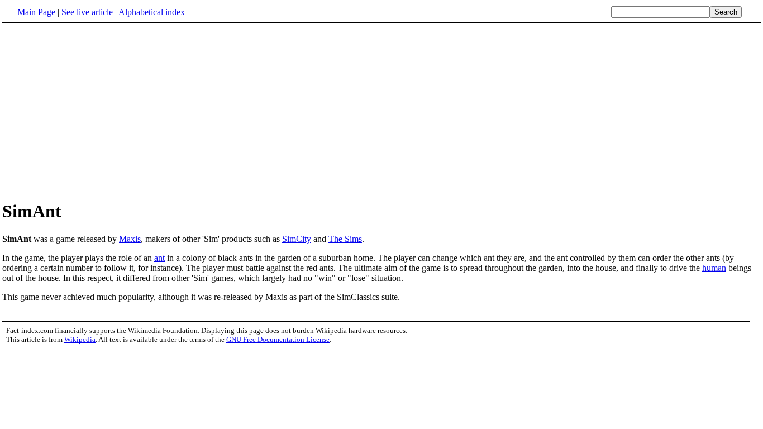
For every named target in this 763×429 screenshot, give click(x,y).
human (714, 268)
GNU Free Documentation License (278, 339)
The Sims (345, 239)
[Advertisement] (381, 111)
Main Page (36, 12)
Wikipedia (80, 339)
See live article (87, 12)
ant (159, 258)
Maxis (130, 239)
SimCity (296, 239)
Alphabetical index (151, 12)
